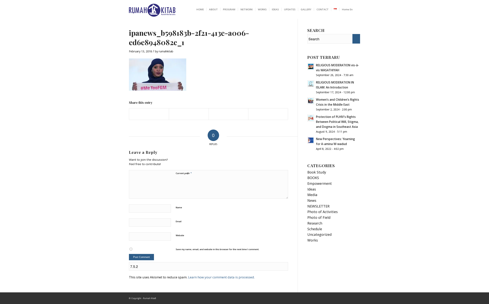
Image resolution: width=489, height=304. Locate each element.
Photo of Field (318, 217)
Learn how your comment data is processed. (221, 277)
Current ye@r (184, 173)
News (311, 200)
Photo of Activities (322, 211)
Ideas (311, 189)
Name (179, 207)
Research (314, 223)
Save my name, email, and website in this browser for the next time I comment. (217, 249)
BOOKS (313, 177)
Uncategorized (319, 234)
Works (312, 240)
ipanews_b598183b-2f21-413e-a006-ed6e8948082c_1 (189, 37)
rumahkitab (166, 51)
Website (180, 235)
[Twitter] (357, 297)
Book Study (316, 172)
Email (178, 221)
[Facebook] (351, 297)
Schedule (314, 229)
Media (312, 194)
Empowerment (319, 183)
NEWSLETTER (318, 206)
